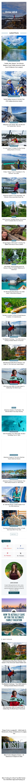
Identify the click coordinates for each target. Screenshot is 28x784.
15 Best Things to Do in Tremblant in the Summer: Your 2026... (14, 172)
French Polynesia (13, 289)
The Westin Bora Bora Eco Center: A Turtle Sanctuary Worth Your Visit (14, 529)
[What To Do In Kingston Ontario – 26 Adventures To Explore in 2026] (14, 745)
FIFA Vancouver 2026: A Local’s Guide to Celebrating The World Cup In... (14, 387)
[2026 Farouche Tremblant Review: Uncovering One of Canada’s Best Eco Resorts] (14, 209)
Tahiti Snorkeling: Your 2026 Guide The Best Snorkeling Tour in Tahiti (14, 434)
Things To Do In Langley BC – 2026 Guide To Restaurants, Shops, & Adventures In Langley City (14, 732)
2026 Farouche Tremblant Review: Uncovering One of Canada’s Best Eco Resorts (14, 220)
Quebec (13, 169)
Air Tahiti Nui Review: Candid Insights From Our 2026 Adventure (14, 505)
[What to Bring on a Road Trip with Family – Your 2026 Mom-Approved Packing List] (14, 768)
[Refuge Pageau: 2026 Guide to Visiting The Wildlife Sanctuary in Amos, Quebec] (14, 233)
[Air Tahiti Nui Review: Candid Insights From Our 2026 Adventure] (14, 494)
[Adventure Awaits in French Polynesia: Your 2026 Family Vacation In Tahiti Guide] (14, 471)
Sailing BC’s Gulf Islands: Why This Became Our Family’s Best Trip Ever (14, 125)
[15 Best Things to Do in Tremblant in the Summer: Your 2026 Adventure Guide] (14, 162)
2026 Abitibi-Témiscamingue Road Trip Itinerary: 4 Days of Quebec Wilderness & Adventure (14, 268)
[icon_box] (8, 548)
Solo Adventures (13, 454)
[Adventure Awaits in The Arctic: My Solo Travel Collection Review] (14, 447)
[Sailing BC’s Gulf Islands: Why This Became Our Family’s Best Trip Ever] (14, 114)
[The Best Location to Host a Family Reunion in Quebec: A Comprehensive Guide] (14, 305)
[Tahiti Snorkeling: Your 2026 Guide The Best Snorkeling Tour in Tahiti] (14, 423)
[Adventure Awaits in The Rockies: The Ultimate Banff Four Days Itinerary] (14, 400)
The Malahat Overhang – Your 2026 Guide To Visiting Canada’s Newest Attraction (14, 339)
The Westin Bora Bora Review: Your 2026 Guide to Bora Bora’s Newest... (14, 292)
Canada (13, 313)
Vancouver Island (13, 360)
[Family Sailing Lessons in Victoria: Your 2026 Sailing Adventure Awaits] (14, 83)
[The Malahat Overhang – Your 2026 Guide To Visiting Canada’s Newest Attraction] (14, 329)
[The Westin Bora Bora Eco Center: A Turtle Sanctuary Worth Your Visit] (14, 518)
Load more (13, 534)
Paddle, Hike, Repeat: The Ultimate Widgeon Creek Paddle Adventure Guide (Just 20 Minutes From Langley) (14, 65)
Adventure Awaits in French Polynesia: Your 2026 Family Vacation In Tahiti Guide (14, 481)
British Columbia (13, 60)
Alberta (13, 407)
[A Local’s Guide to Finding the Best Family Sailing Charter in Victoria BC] (14, 138)
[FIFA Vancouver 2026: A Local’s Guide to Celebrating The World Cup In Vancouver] (14, 376)
